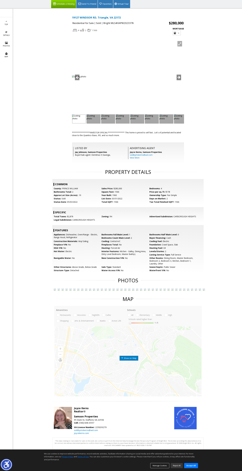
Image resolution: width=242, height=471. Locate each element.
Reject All (177, 465)
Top (6, 24)
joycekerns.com (81, 433)
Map (6, 56)
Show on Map (129, 358)
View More (134, 157)
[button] (6, 464)
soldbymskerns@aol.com (141, 155)
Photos (6, 46)
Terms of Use (83, 456)
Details (6, 35)
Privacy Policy (67, 456)
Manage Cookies (160, 465)
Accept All (191, 465)
